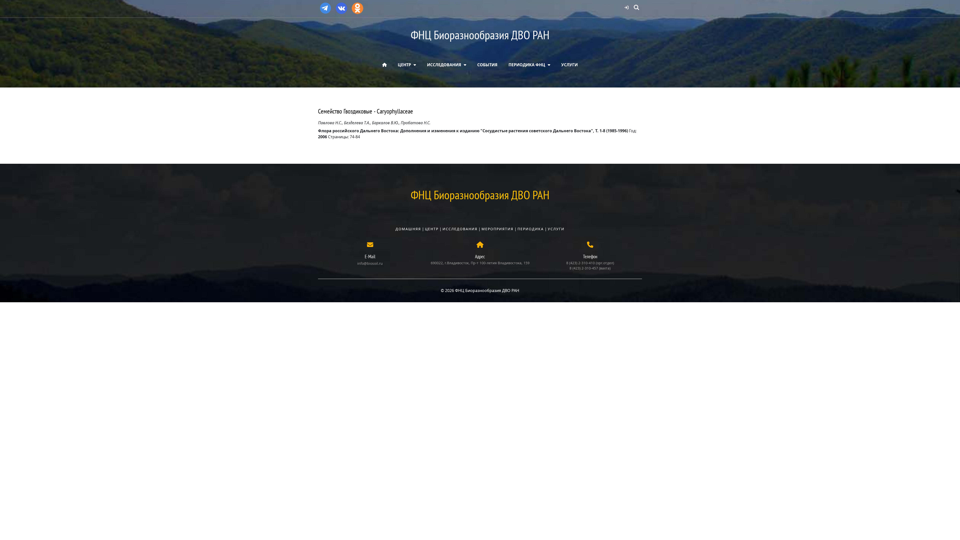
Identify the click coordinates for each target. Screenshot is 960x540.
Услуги (556, 228)
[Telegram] (325, 6)
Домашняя (408, 228)
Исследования (460, 228)
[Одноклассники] (357, 6)
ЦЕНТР (404, 65)
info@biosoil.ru (370, 263)
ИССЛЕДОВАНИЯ (444, 65)
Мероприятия (498, 228)
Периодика (531, 228)
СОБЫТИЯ (487, 65)
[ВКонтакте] (341, 6)
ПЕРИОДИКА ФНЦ (526, 65)
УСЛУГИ (569, 65)
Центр (431, 228)
